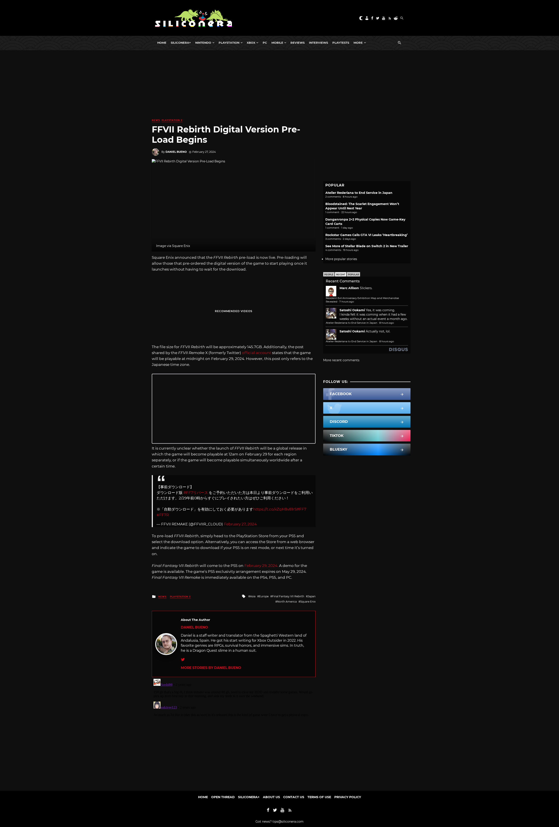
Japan (312, 596)
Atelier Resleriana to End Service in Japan (358, 193)
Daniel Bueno (176, 151)
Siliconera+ (181, 42)
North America (287, 601)
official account (256, 353)
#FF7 (301, 509)
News (156, 120)
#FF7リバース (195, 492)
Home (161, 42)
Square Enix (308, 601)
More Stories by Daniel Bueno (211, 668)
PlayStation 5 (172, 120)
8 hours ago (386, 322)
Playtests (340, 42)
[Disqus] (234, 731)
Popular (353, 274)
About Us (271, 797)
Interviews (318, 42)
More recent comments (341, 360)
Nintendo (203, 42)
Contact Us (293, 797)
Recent (340, 274)
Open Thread (223, 797)
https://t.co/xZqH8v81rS (275, 509)
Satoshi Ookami (352, 310)
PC (265, 42)
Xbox (251, 42)
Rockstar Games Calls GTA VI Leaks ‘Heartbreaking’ (366, 235)
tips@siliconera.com (288, 822)
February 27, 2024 (240, 524)
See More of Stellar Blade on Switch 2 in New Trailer (366, 246)
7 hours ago (346, 301)
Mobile (277, 42)
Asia (252, 596)
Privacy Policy (347, 797)
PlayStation (229, 42)
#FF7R (163, 515)
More (358, 42)
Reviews (297, 42)
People (328, 274)
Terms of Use (319, 797)
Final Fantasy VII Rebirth (288, 596)
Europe (264, 596)
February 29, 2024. (261, 565)
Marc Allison (349, 288)
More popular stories (341, 259)
